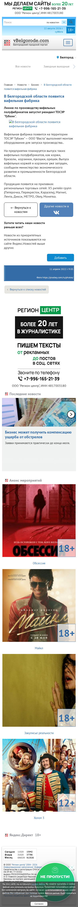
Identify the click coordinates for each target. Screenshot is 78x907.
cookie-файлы (38, 884)
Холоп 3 (54, 808)
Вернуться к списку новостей (28, 289)
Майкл (55, 638)
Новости (22, 84)
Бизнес (35, 84)
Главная (8, 84)
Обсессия (54, 553)
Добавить (60, 258)
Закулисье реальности (49, 723)
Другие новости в (56, 206)
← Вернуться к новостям (21, 210)
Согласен (39, 903)
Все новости (23, 66)
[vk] (56, 212)
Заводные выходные (56, 66)
